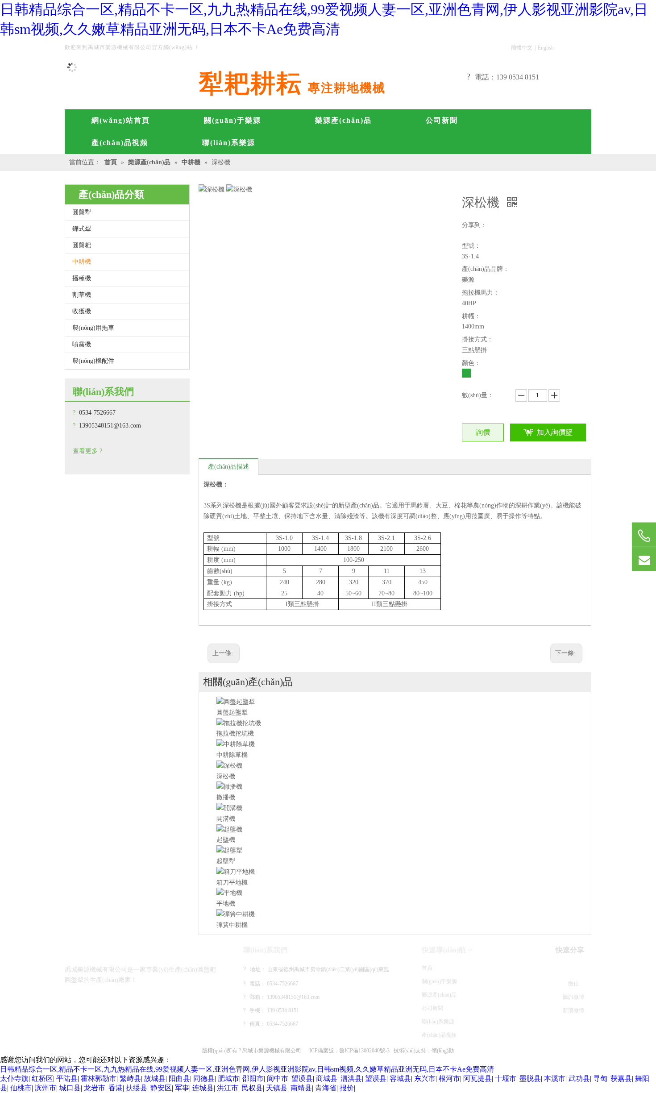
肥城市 (228, 1078)
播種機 (81, 278)
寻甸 (600, 1078)
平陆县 (67, 1078)
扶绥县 (136, 1088)
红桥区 (42, 1078)
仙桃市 (21, 1088)
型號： (471, 245)
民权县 (252, 1088)
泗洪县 (351, 1078)
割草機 (81, 294)
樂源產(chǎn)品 (439, 995)
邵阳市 (253, 1078)
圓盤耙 (81, 245)
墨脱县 (530, 1078)
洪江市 (227, 1088)
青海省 (325, 1088)
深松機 (225, 776)
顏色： (471, 363)
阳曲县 (179, 1078)
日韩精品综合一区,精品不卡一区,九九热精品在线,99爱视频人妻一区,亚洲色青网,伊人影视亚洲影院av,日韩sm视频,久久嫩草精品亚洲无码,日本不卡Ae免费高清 (247, 1069)
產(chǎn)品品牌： (485, 269)
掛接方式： (477, 339)
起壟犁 (225, 861)
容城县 (400, 1078)
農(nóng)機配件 (93, 360)
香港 (115, 1088)
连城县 (203, 1088)
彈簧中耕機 (232, 925)
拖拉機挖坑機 (235, 733)
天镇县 (276, 1088)
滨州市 (45, 1088)
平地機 (225, 903)
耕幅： (471, 316)
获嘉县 (621, 1078)
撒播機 (225, 797)
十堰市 (505, 1078)
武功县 (579, 1078)
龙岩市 (94, 1088)
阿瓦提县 (477, 1078)
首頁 (427, 968)
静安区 (161, 1088)
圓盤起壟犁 (232, 712)
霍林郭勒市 (98, 1078)
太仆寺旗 (14, 1078)
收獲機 (81, 311)
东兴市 (425, 1078)
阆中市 (277, 1078)
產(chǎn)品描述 (228, 466)
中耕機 (81, 261)
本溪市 (554, 1078)
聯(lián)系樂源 (438, 1021)
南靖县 (301, 1088)
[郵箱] (644, 559)
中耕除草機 (232, 755)
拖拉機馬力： (480, 292)
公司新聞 (432, 1008)
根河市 (449, 1078)
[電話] (644, 536)
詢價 (483, 432)
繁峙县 (130, 1078)
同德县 (204, 1078)
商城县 (326, 1078)
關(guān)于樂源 (439, 981)
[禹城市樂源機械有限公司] (103, 950)
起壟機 (225, 839)
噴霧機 (81, 344)
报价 (347, 1088)
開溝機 (225, 818)
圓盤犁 (81, 212)
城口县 (70, 1088)
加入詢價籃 (555, 432)
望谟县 (302, 1078)
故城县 (155, 1078)
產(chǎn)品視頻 (439, 1035)
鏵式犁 (81, 228)
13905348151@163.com (110, 425)
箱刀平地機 (232, 882)
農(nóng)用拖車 (93, 327)
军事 (182, 1088)
